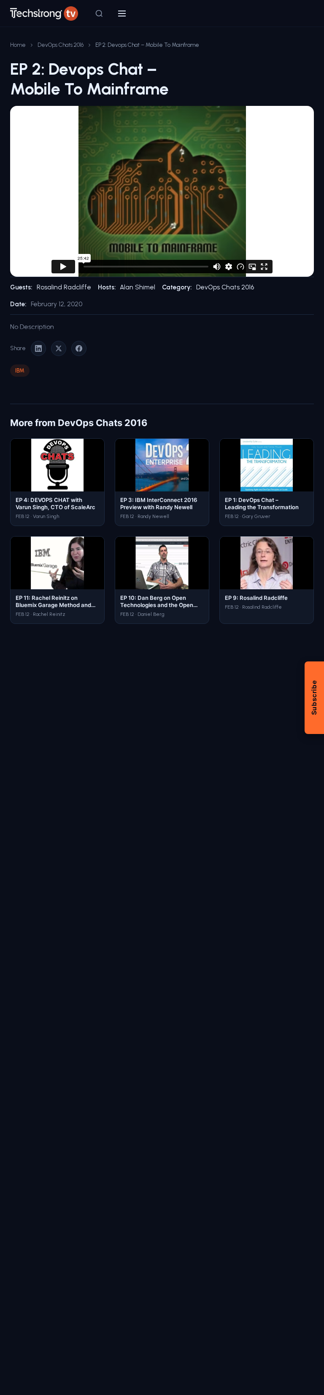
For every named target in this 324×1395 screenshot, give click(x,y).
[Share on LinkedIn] (38, 348)
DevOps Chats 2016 (61, 45)
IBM (19, 370)
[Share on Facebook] (78, 348)
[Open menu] (121, 13)
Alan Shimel (137, 287)
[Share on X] (58, 348)
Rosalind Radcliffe (64, 287)
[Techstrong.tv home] (44, 13)
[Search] (99, 13)
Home (18, 45)
